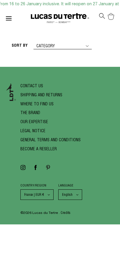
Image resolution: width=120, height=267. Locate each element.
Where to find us (37, 104)
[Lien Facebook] (35, 169)
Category (45, 45)
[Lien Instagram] (23, 169)
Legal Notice (32, 130)
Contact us (31, 85)
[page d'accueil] (60, 19)
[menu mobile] (18, 19)
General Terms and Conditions (50, 139)
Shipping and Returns (41, 94)
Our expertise (34, 121)
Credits (65, 212)
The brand (30, 112)
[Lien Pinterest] (48, 169)
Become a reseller (38, 148)
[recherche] (102, 17)
